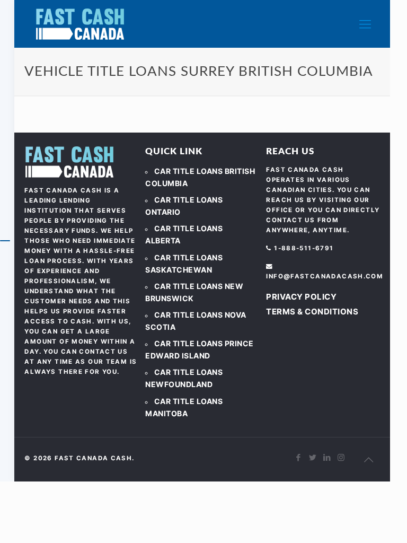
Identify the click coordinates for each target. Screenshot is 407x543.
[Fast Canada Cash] (80, 24)
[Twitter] (312, 457)
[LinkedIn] (327, 457)
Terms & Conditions (312, 311)
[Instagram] (341, 457)
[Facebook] (298, 457)
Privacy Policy (301, 297)
